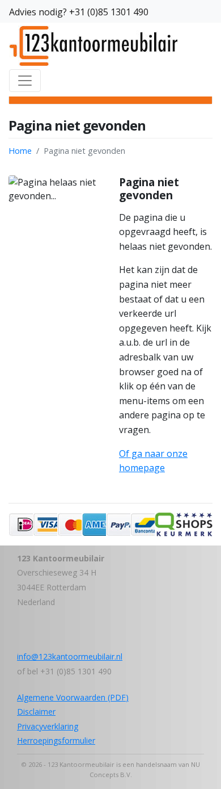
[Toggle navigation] (25, 80)
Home (20, 150)
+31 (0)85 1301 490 (108, 12)
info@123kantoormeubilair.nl (69, 656)
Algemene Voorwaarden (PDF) (73, 697)
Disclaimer (36, 711)
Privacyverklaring (47, 726)
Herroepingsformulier (56, 740)
